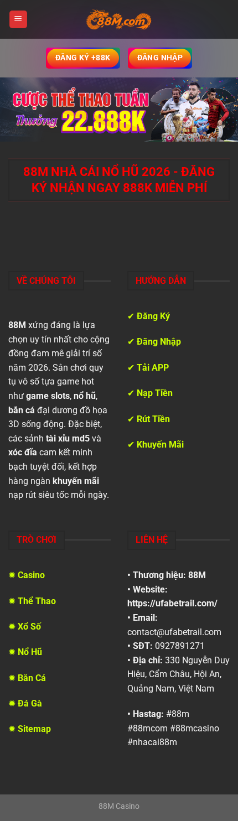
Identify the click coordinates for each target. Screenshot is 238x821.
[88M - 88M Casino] (119, 19)
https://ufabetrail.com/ (172, 603)
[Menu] (18, 20)
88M (197, 575)
